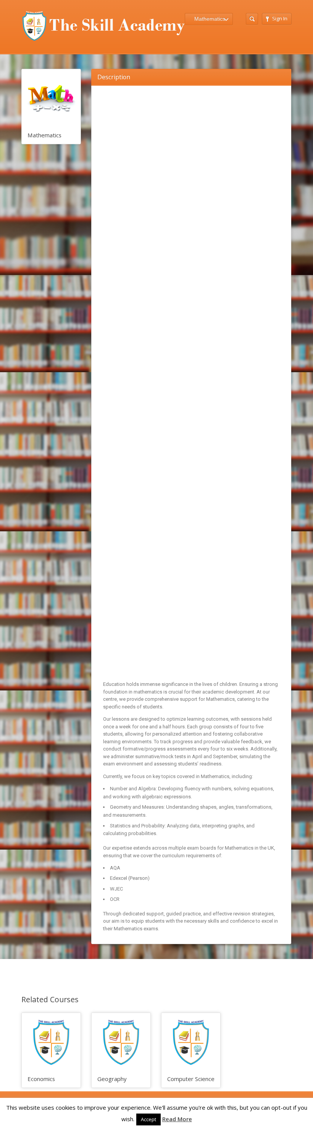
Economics (41, 1079)
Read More (177, 1119)
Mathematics (44, 135)
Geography (111, 1079)
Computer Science (191, 1079)
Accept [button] (148, 1119)
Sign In (279, 18)
